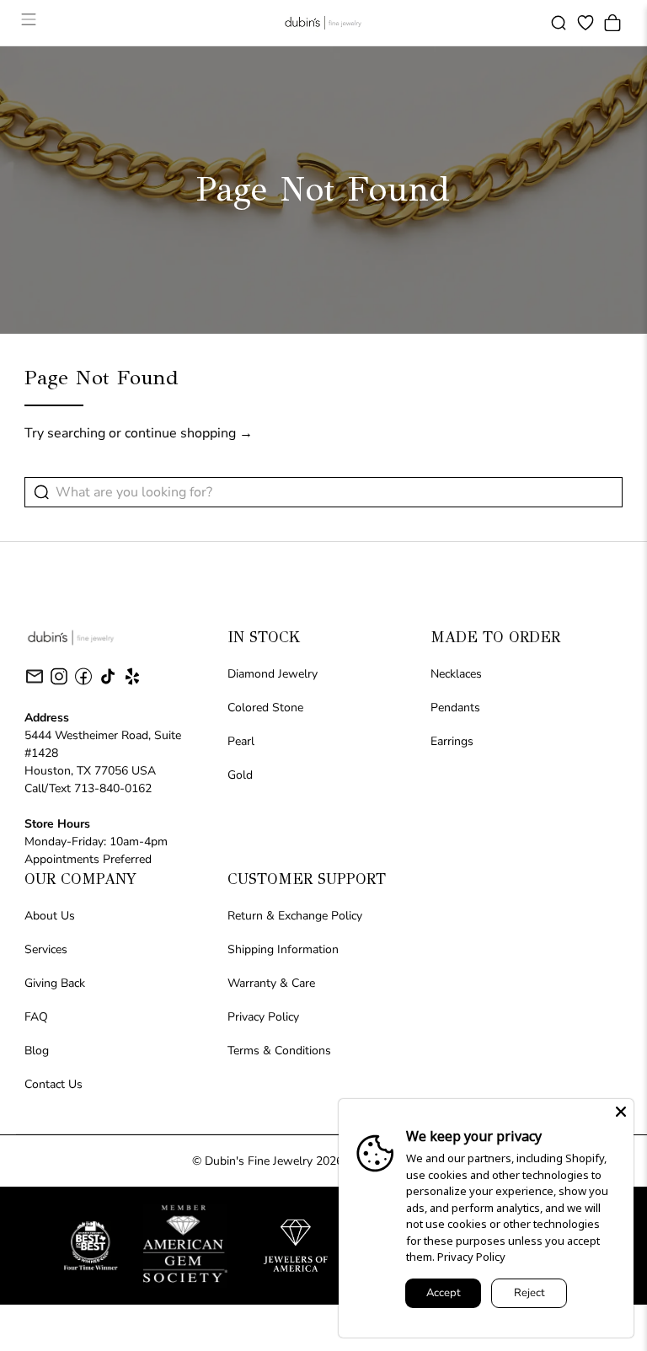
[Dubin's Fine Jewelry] (323, 22)
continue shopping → (189, 433)
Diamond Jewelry (272, 674)
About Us (49, 916)
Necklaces (456, 674)
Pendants (455, 708)
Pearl (240, 741)
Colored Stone (265, 708)
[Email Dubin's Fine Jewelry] (34, 680)
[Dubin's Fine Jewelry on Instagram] (59, 683)
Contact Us (53, 1084)
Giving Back (54, 983)
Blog (36, 1051)
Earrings (451, 741)
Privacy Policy (263, 1017)
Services (45, 949)
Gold (240, 775)
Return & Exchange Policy (294, 916)
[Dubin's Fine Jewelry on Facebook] (83, 683)
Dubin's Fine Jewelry (259, 1161)
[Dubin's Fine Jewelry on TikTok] (108, 683)
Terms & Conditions (279, 1051)
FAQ (36, 1017)
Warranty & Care (271, 983)
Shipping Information (283, 949)
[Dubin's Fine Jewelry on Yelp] (132, 683)
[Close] (620, 1111)
